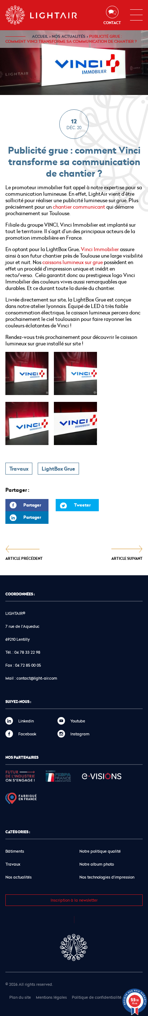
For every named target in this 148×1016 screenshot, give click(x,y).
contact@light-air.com (37, 678)
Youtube (77, 721)
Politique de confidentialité (96, 997)
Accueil (40, 36)
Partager (23, 507)
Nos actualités (68, 36)
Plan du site (20, 997)
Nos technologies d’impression (106, 877)
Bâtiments (14, 851)
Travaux (18, 468)
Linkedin (26, 721)
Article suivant (127, 558)
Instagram (79, 733)
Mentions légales (51, 997)
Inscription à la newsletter (74, 900)
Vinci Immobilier (100, 249)
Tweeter (82, 505)
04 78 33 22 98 (27, 652)
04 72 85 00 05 (28, 665)
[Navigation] (136, 15)
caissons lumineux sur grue (72, 262)
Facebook (27, 733)
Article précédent (24, 558)
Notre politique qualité (100, 851)
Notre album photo (96, 864)
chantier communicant (79, 206)
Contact (112, 22)
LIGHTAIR (47, 15)
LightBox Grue (58, 468)
